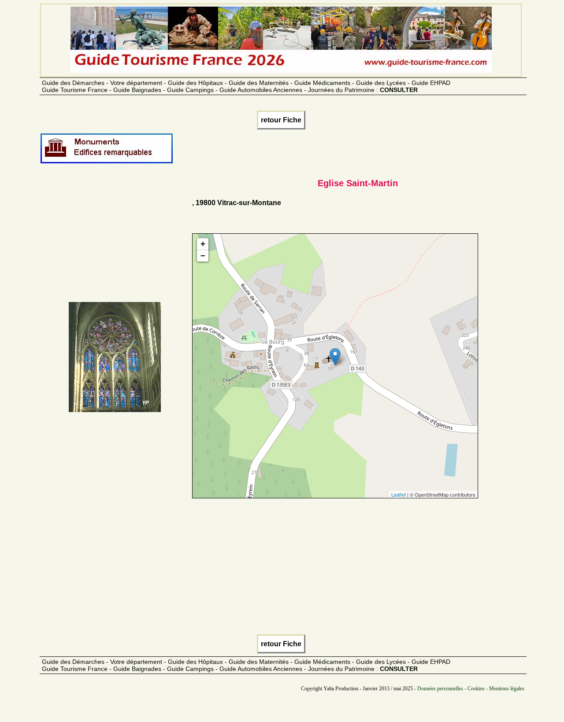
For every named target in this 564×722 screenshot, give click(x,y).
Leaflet (398, 494)
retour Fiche (281, 120)
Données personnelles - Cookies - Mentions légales (470, 688)
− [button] (202, 255)
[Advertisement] (114, 240)
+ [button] (202, 243)
